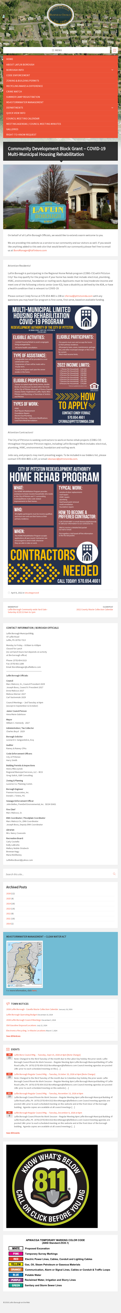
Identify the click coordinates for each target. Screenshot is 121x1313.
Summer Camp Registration (23, 96)
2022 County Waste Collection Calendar (94, 609)
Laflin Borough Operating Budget (21, 1014)
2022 (8, 913)
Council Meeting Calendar (22, 118)
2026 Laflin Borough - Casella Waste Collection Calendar (32, 1009)
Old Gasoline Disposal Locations (21, 1025)
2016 (8, 923)
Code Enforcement (18, 75)
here (34, 990)
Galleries (12, 129)
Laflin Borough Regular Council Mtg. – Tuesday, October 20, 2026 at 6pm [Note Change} (54, 1074)
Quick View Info (15, 113)
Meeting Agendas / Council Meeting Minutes (33, 123)
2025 (8, 898)
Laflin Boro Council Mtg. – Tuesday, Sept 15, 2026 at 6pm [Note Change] (47, 1054)
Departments (14, 107)
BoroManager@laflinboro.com (30, 250)
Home (9, 59)
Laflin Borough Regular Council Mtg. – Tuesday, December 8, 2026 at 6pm (48, 1112)
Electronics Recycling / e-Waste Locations (26, 1030)
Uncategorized (32, 592)
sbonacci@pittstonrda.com (62, 458)
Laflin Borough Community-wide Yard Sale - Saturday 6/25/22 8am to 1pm (28, 611)
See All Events (13, 1132)
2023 (8, 908)
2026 (8, 893)
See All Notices (13, 1036)
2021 (8, 918)
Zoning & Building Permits (22, 80)
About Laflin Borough (20, 64)
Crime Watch (14, 91)
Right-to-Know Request (21, 134)
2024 (8, 903)
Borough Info (15, 69)
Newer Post (13, 607)
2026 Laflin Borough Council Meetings (23, 1020)
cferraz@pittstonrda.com (79, 295)
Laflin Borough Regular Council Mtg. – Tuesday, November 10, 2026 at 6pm (48, 1093)
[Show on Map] (115, 50)
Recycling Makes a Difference (24, 86)
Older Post (108, 607)
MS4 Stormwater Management (25, 102)
